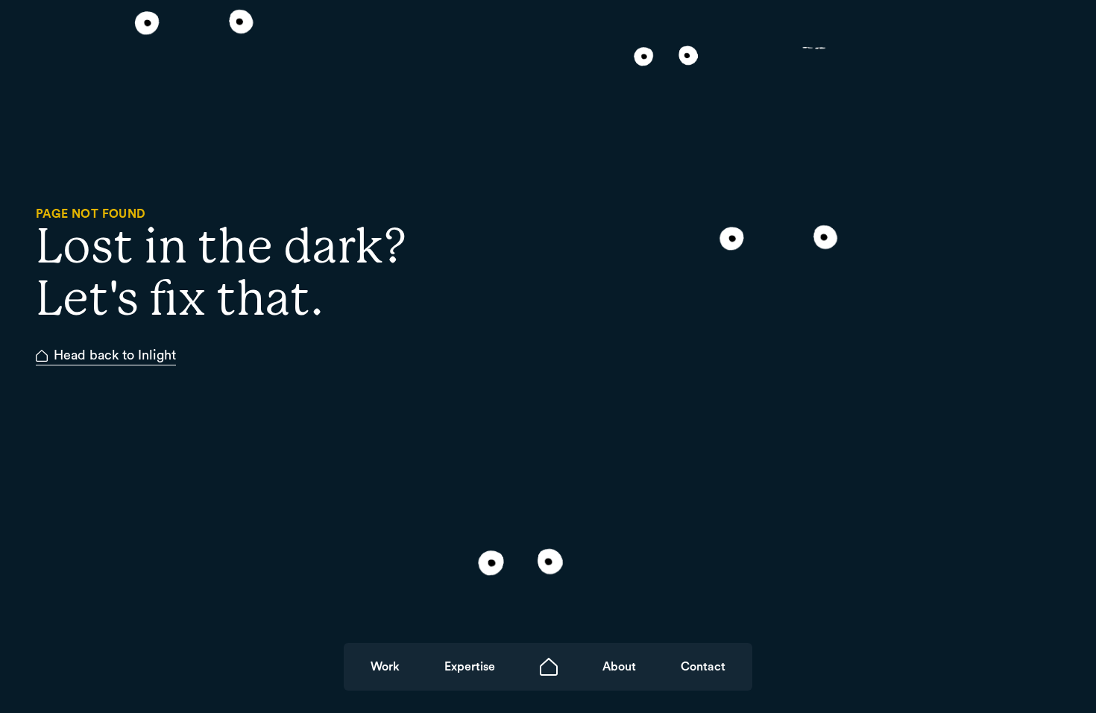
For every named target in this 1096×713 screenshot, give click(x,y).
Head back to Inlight (115, 355)
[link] (385, 667)
